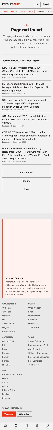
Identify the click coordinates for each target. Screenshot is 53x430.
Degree (5, 327)
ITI (3, 319)
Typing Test (33, 365)
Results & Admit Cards (12, 374)
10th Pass (40, 11)
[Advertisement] (26, 249)
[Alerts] (36, 4)
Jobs (6, 11)
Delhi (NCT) (33, 323)
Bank (4, 349)
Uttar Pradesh (34, 308)
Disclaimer (7, 394)
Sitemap (6, 398)
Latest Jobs (26, 172)
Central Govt (8, 341)
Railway (5, 357)
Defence (6, 353)
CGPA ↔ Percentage (38, 353)
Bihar (30, 312)
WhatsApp (24, 414)
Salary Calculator (36, 341)
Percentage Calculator (38, 357)
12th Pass (6, 312)
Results (14, 11)
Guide (31, 11)
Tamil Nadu (33, 327)
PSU (4, 345)
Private (5, 361)
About (5, 382)
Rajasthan (32, 319)
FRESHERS (11, 4)
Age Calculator (35, 349)
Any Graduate (8, 323)
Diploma (6, 315)
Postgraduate (8, 331)
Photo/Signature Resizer (39, 345)
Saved (46, 4)
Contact (6, 386)
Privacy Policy (8, 390)
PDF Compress (35, 361)
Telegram (8, 414)
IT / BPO (6, 365)
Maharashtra (34, 315)
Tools (22, 11)
